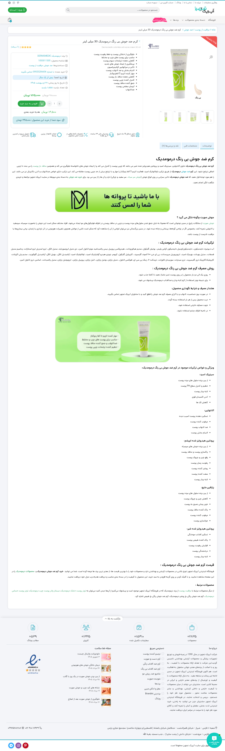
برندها (175, 20)
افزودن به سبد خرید (29, 103)
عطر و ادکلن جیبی (152, 688)
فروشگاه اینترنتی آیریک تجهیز (201, 571)
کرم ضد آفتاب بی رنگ (150, 668)
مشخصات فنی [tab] (190, 145)
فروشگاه (212, 20)
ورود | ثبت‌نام (16, 9)
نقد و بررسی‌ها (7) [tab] (170, 145)
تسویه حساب (151, 2)
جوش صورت (208, 223)
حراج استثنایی (160, 20)
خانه (214, 29)
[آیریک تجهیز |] (205, 10)
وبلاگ (178, 2)
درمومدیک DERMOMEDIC (49, 55)
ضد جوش (188, 29)
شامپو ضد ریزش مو (151, 673)
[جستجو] (68, 10)
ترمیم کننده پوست (151, 653)
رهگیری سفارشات (210, 2)
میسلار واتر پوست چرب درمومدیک (45, 590)
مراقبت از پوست (202, 29)
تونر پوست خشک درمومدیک (73, 590)
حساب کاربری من (166, 2)
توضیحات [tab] (207, 145)
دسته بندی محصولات (194, 20)
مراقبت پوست (185, 590)
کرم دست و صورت (152, 658)
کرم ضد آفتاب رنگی (151, 663)
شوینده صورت (153, 678)
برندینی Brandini (152, 693)
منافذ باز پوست (39, 166)
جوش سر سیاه (134, 177)
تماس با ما (188, 2)
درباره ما (198, 2)
